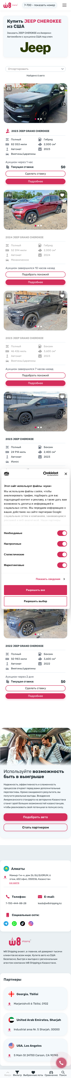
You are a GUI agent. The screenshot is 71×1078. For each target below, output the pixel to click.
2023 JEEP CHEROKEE (20, 439)
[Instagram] (30, 923)
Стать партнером (35, 827)
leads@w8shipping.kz (50, 903)
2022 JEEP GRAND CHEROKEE (24, 646)
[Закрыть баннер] (66, 474)
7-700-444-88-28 (16, 903)
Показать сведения (48, 579)
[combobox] (34, 69)
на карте (14, 882)
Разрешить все (35, 590)
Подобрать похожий (35, 274)
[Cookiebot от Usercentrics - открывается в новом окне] (44, 474)
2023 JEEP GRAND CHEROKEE (30, 131)
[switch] (62, 544)
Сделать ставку (35, 173)
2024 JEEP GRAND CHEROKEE (24, 237)
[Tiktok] (22, 923)
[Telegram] (6, 923)
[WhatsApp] (14, 923)
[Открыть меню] (64, 5)
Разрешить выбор (35, 601)
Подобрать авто (35, 817)
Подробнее (35, 181)
